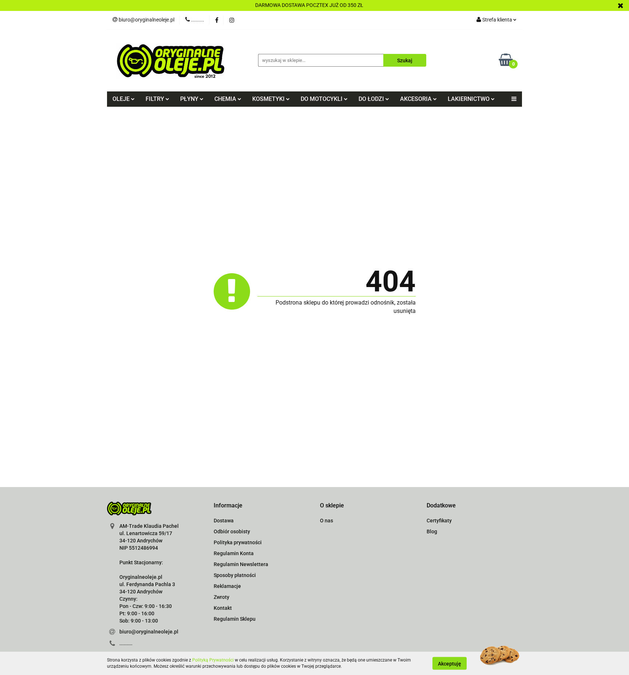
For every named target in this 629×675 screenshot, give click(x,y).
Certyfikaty (439, 520)
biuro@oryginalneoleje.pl (148, 632)
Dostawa (224, 520)
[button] (228, 505)
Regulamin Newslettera (241, 564)
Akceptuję (449, 663)
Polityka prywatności (238, 542)
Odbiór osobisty (232, 531)
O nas (326, 520)
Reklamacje (227, 586)
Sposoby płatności (235, 575)
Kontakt (223, 608)
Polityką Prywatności (213, 660)
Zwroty (221, 597)
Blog (432, 531)
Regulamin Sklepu (235, 619)
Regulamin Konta (234, 553)
